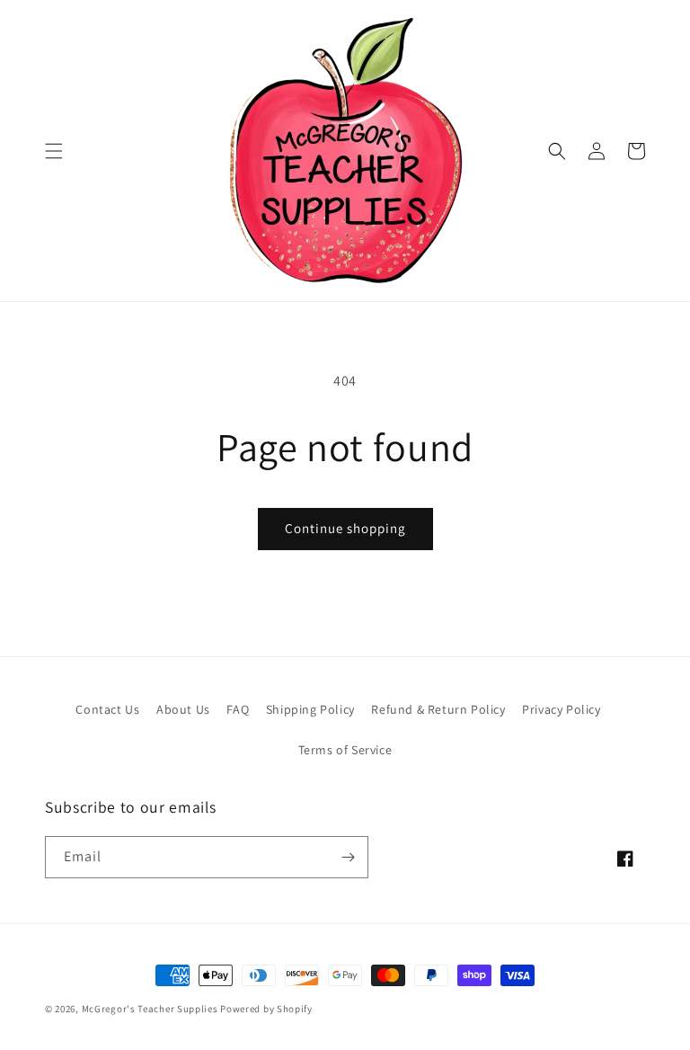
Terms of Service (345, 750)
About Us (183, 709)
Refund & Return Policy (438, 709)
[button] (54, 151)
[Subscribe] (347, 857)
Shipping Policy (310, 709)
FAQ (237, 709)
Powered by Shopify (266, 1008)
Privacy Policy (561, 709)
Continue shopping (345, 528)
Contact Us (107, 709)
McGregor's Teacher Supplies (150, 1008)
